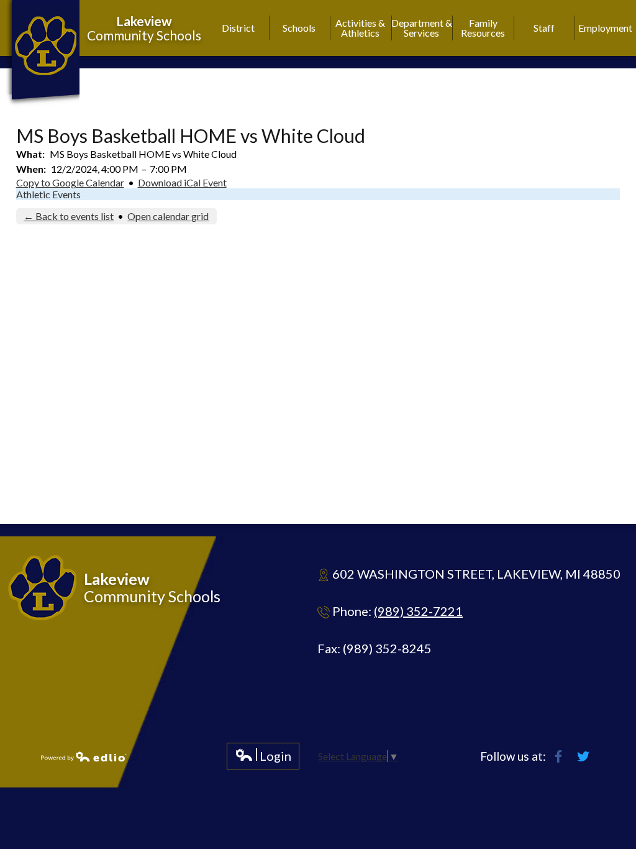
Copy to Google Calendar (70, 182)
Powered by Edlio (83, 756)
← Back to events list (69, 216)
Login (263, 758)
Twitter (583, 756)
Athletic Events (48, 194)
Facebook (558, 756)
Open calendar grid (168, 216)
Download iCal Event (182, 182)
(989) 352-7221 (418, 610)
